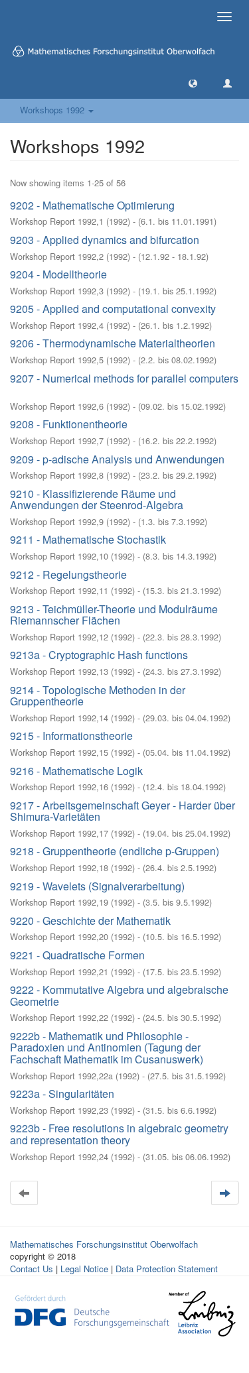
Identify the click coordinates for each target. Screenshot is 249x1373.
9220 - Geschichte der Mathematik (90, 920)
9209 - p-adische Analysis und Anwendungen (117, 459)
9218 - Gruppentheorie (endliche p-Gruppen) (114, 851)
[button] (193, 82)
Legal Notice (84, 1268)
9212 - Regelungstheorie (68, 574)
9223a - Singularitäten (62, 1093)
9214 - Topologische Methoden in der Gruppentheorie (97, 695)
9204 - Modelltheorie (58, 274)
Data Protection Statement (167, 1268)
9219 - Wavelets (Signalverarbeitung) (97, 886)
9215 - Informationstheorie (71, 735)
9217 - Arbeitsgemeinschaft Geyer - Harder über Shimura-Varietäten (122, 811)
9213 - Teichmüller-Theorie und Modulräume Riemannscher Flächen (114, 614)
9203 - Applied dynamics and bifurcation (104, 239)
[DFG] (92, 1309)
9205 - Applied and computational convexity (113, 308)
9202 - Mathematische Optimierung (92, 205)
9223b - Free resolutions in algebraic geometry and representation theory (119, 1134)
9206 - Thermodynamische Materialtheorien (112, 343)
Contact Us (31, 1268)
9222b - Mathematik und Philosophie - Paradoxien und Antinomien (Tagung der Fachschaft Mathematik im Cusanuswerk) (106, 1047)
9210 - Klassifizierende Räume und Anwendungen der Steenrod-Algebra (96, 499)
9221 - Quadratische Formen (77, 955)
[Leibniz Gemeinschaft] (201, 1313)
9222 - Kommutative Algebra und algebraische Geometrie (119, 995)
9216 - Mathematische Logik (76, 770)
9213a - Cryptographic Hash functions (99, 654)
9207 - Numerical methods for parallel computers (124, 378)
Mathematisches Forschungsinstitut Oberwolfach (104, 1244)
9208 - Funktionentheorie (68, 424)
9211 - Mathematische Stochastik (88, 539)
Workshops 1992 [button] (53, 109)
